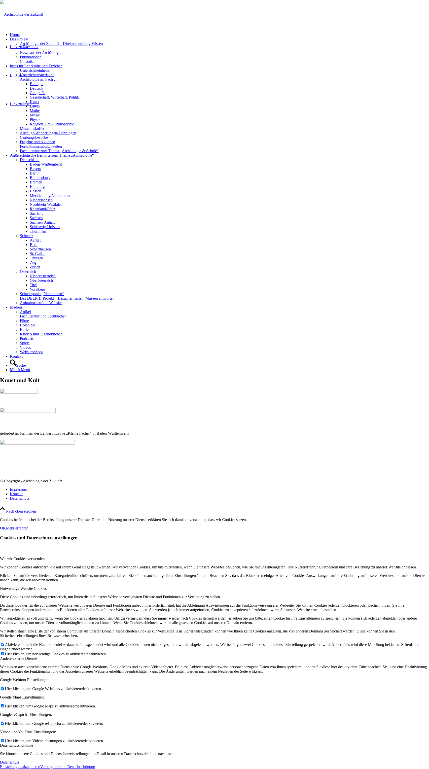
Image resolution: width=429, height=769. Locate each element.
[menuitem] (219, 35)
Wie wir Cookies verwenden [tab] (22, 559)
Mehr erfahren (17, 528)
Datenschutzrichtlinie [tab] (16, 745)
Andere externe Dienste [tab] (18, 658)
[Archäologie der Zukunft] (21, 14)
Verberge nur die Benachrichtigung (67, 767)
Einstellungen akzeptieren (20, 767)
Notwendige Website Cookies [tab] (23, 588)
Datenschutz (9, 762)
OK (3, 528)
